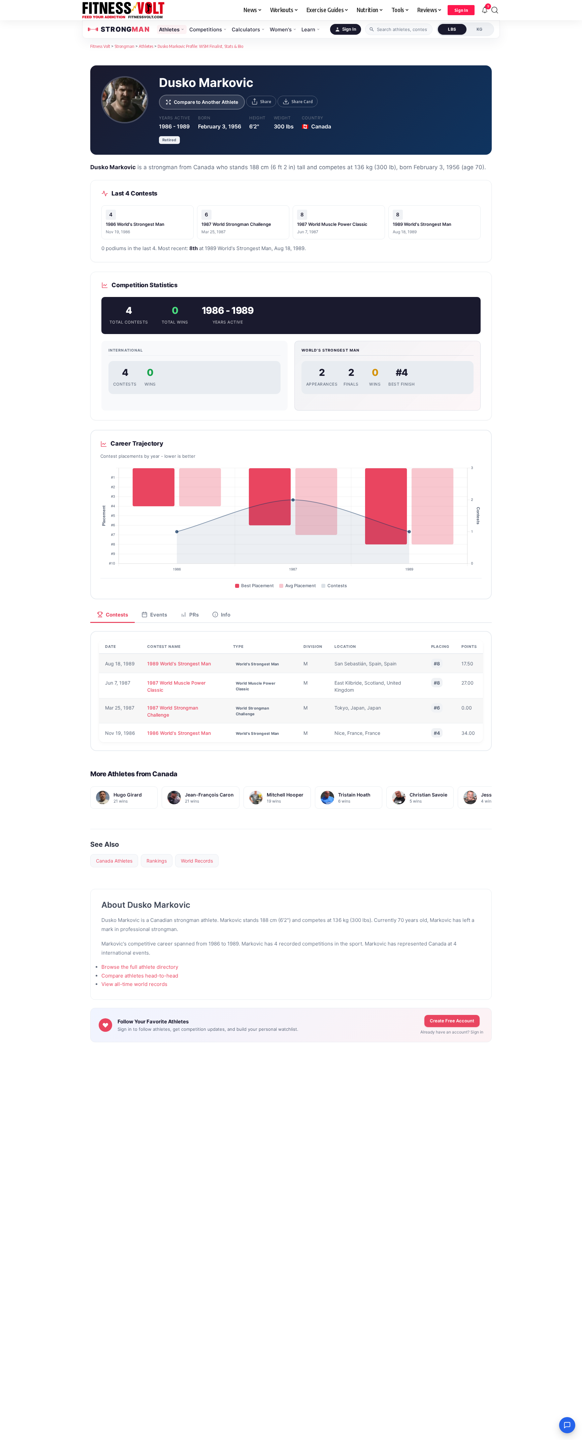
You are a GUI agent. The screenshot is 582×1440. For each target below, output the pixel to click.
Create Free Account (452, 1020)
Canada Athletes (114, 861)
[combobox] (398, 29)
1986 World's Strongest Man (135, 224)
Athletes (169, 29)
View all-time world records (134, 984)
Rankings (157, 861)
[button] (461, 10)
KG (480, 29)
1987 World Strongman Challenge (236, 224)
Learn (308, 29)
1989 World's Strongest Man (422, 224)
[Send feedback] (567, 1425)
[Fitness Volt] (123, 10)
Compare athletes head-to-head (139, 975)
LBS (452, 29)
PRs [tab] (194, 614)
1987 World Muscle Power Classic (332, 224)
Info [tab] (225, 614)
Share (265, 101)
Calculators (246, 29)
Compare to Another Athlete (206, 102)
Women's (281, 29)
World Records (197, 861)
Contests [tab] (117, 614)
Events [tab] (158, 614)
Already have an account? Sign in (451, 1031)
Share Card (302, 101)
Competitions (205, 29)
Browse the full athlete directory (139, 967)
